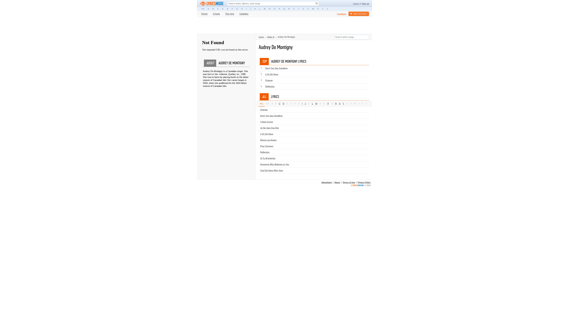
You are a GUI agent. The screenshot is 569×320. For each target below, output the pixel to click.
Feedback (341, 14)
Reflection (270, 86)
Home (204, 14)
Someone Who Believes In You (274, 164)
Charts (216, 14)
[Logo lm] (212, 3)
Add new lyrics (360, 14)
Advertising (326, 182)
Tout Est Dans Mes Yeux (271, 170)
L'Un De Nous (271, 74)
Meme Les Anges (268, 140)
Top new (229, 14)
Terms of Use (349, 182)
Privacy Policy (364, 182)
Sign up (365, 3)
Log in (356, 3)
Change (269, 80)
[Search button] (316, 3)
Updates (243, 14)
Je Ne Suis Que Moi (269, 128)
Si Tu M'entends (267, 158)
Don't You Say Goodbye (276, 68)
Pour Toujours (266, 146)
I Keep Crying (266, 122)
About (337, 182)
